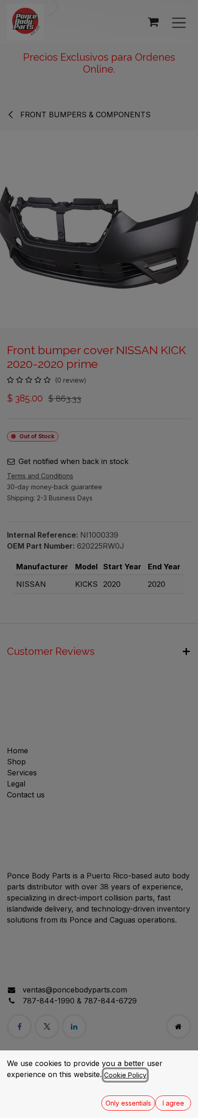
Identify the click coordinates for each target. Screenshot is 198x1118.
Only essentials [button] (128, 1103)
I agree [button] (173, 1103)
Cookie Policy (125, 1075)
